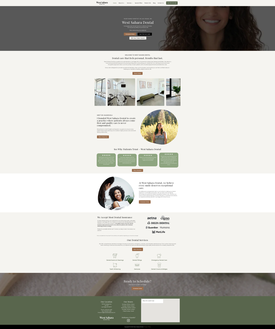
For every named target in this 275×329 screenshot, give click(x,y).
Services (129, 3)
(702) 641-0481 (108, 309)
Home (114, 3)
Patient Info (147, 3)
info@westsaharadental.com (108, 312)
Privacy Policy (147, 326)
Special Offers (138, 3)
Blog (154, 3)
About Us (121, 3)
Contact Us (161, 3)
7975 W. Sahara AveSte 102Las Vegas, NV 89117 (106, 306)
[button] (124, 3)
